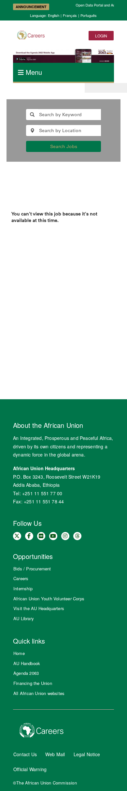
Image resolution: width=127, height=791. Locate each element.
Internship (23, 588)
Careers (20, 578)
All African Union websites (38, 693)
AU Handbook (26, 663)
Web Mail (55, 754)
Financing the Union (32, 683)
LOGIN (101, 35)
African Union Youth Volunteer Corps (48, 598)
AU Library (23, 618)
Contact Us (25, 754)
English (53, 15)
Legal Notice (87, 754)
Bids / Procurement (32, 569)
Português (88, 15)
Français (70, 15)
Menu (33, 72)
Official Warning (30, 769)
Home (19, 653)
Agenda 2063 (26, 673)
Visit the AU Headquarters (38, 608)
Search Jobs (63, 146)
